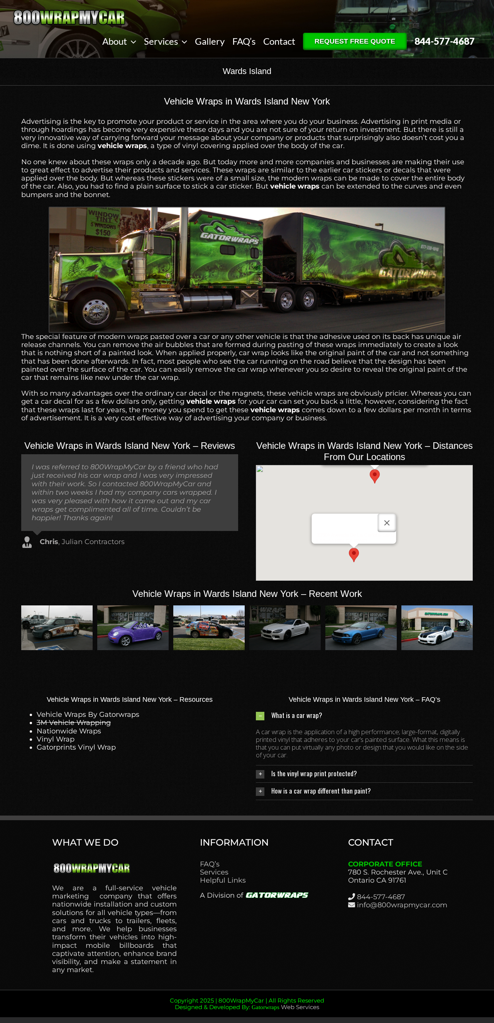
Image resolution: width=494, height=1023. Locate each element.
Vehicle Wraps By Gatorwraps (88, 714)
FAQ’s (210, 864)
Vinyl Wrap (55, 739)
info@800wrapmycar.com (402, 905)
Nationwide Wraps (69, 731)
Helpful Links (223, 880)
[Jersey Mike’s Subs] (361, 609)
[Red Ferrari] (133, 609)
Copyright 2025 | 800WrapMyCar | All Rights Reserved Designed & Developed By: (247, 1004)
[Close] (387, 523)
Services (214, 872)
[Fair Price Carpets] (209, 609)
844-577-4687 (381, 897)
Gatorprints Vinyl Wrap (76, 747)
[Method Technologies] (57, 609)
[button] (375, 476)
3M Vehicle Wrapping (74, 722)
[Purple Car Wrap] (285, 609)
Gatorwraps (265, 1007)
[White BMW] (437, 609)
